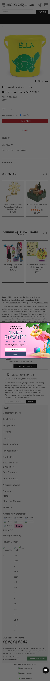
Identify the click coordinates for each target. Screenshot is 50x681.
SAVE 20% (15, 354)
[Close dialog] (48, 324)
